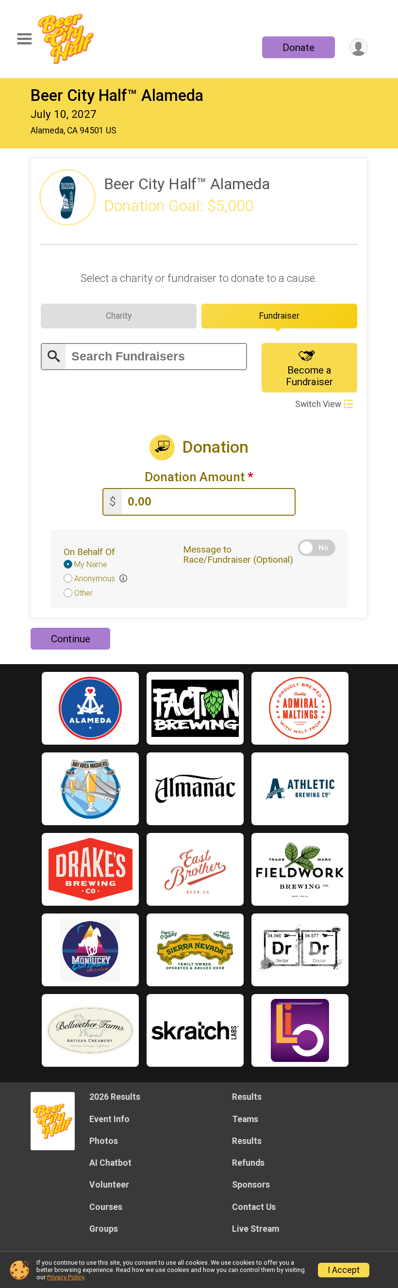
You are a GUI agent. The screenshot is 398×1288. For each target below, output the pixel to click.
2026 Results (114, 1097)
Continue (70, 639)
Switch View (318, 404)
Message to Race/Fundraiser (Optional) (238, 554)
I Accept (344, 1270)
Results (247, 1097)
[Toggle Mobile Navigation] (24, 39)
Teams (245, 1119)
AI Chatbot (110, 1163)
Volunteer (109, 1185)
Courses (105, 1207)
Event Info (109, 1119)
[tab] (119, 316)
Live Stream (255, 1229)
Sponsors (251, 1185)
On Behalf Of (89, 552)
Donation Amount (199, 477)
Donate (298, 47)
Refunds (248, 1163)
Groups (103, 1229)
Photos (103, 1141)
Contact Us (254, 1207)
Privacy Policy (65, 1277)
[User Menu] (358, 47)
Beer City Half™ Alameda (117, 95)
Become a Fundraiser (309, 376)
